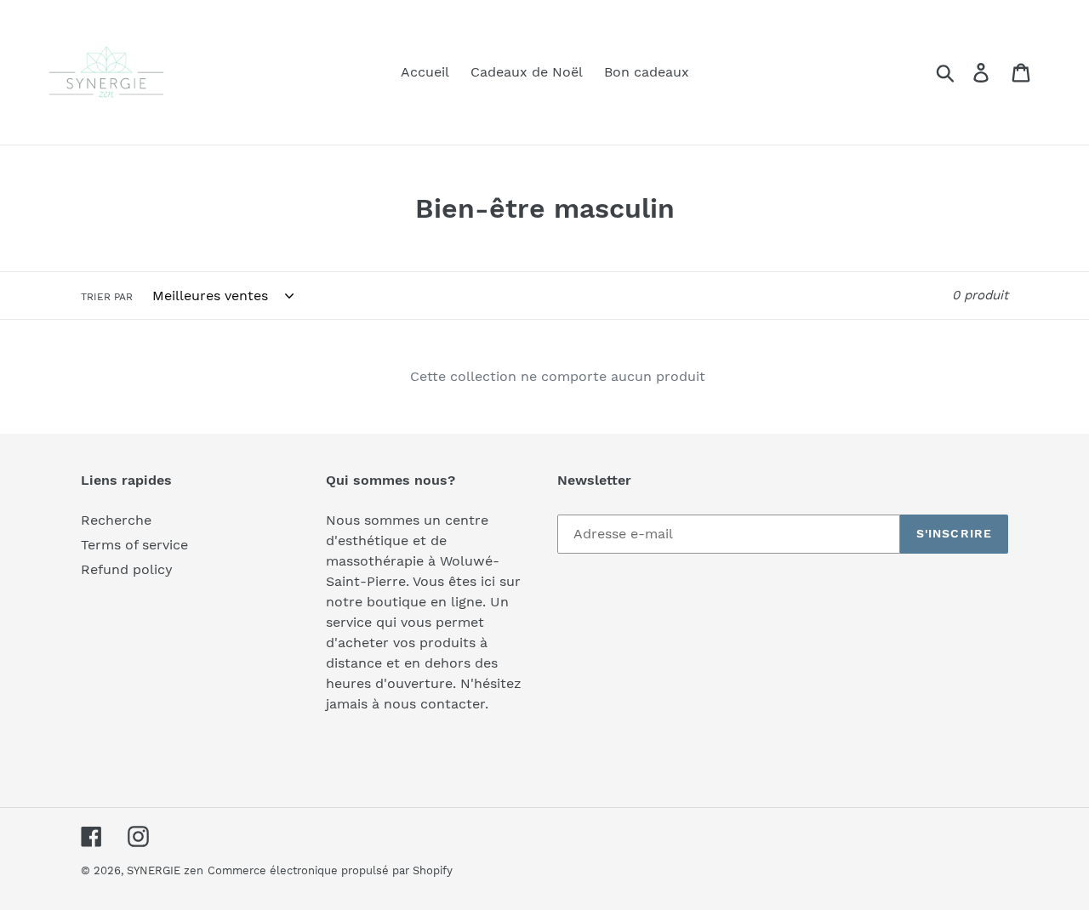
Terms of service (134, 545)
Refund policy (127, 569)
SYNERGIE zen (165, 870)
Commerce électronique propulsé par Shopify (330, 870)
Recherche (116, 520)
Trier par (107, 297)
